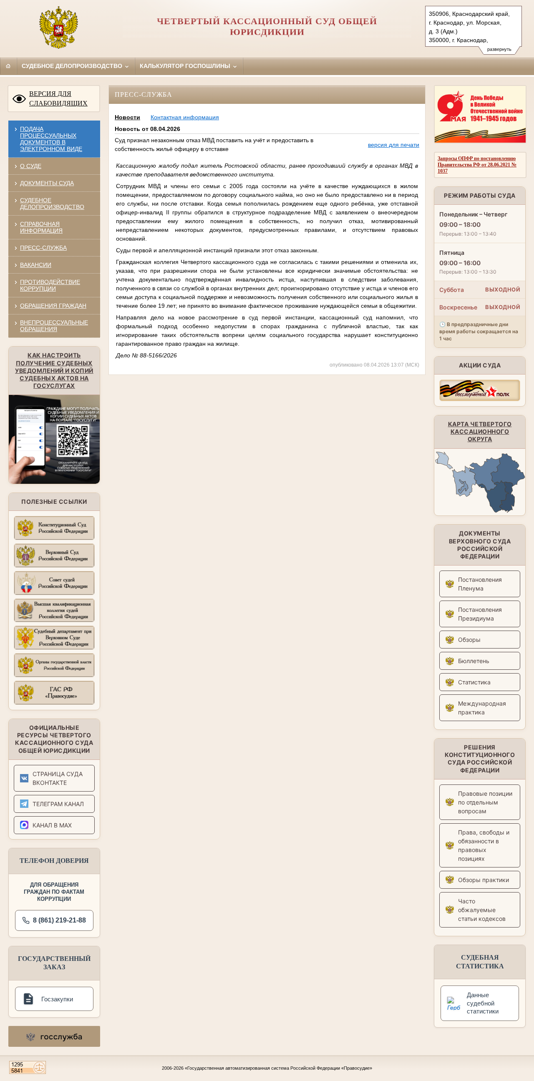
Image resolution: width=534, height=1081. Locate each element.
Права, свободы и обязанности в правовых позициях (483, 845)
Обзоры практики (483, 879)
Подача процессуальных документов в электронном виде (51, 139)
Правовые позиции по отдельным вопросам (485, 802)
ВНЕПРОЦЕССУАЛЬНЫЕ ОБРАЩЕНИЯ (54, 325)
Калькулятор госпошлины (186, 66)
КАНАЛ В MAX (52, 825)
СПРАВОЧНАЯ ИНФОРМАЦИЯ (41, 227)
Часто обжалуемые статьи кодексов (482, 909)
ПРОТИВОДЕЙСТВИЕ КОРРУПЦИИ (50, 285)
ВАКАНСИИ (35, 264)
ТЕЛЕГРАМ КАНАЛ (58, 803)
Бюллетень (473, 660)
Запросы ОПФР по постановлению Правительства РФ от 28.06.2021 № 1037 (477, 165)
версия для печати (393, 144)
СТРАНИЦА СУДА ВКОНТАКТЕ (58, 778)
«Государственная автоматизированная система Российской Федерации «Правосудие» (278, 1068)
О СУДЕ (30, 166)
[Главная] (8, 66)
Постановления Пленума (480, 584)
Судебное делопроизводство (73, 66)
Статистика (474, 682)
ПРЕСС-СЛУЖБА (43, 247)
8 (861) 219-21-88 (59, 920)
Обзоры (469, 639)
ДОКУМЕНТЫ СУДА (47, 183)
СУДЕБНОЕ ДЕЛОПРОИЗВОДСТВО (52, 203)
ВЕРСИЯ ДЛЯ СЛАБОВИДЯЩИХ (58, 98)
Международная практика (482, 708)
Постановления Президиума (480, 614)
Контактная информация (185, 117)
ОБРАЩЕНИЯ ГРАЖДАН (53, 305)
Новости (127, 117)
